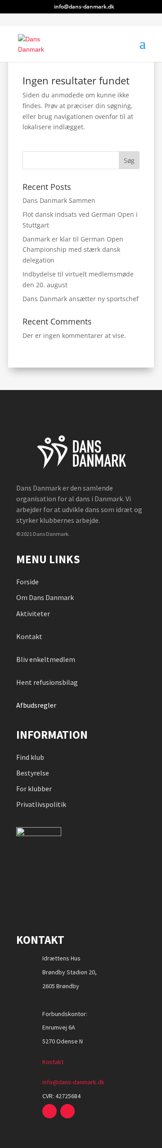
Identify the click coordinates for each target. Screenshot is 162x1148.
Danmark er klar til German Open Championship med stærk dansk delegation (72, 250)
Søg (129, 160)
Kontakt (29, 636)
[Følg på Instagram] (67, 1111)
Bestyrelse (32, 772)
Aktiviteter (33, 613)
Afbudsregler (37, 705)
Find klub (30, 757)
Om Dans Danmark (45, 597)
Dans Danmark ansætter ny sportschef (80, 298)
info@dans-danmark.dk (73, 1082)
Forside (27, 581)
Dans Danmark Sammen (58, 200)
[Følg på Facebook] (49, 1111)
